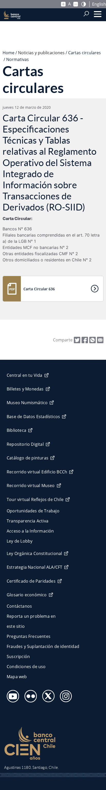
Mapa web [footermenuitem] (17, 676)
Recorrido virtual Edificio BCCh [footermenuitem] (37, 472)
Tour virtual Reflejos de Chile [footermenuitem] (35, 499)
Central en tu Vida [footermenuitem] (24, 375)
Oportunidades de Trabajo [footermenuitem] (33, 511)
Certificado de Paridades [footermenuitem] (31, 581)
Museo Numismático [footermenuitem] (27, 402)
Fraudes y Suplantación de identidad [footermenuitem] (43, 646)
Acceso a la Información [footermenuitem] (30, 531)
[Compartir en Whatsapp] (92, 339)
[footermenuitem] (11, 694)
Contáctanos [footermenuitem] (19, 606)
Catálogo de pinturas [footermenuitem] (27, 458)
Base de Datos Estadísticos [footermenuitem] (33, 416)
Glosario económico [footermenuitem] (27, 595)
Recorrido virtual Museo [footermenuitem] (31, 485)
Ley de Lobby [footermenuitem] (19, 541)
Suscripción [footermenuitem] (18, 656)
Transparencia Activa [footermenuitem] (27, 521)
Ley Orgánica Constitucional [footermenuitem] (34, 553)
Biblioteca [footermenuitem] (16, 430)
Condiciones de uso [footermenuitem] (26, 666)
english (99, 4)
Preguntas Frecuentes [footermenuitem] (28, 636)
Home (8, 53)
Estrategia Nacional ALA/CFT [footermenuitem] (34, 567)
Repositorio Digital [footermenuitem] (25, 444)
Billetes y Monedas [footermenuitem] (25, 389)
